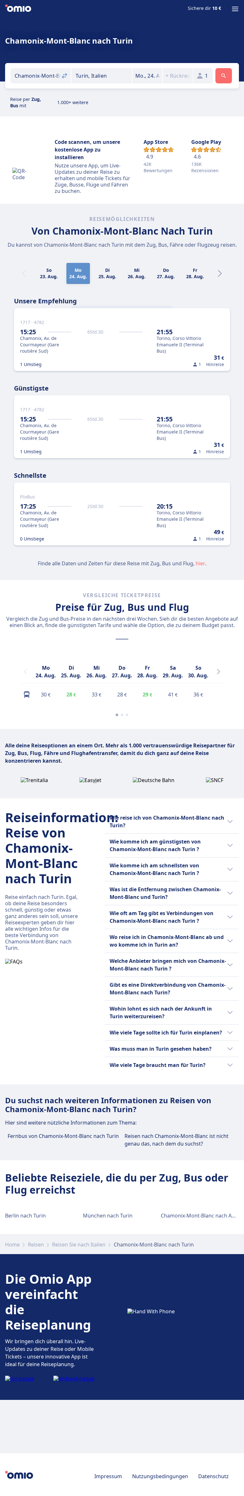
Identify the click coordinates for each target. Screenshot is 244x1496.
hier (200, 563)
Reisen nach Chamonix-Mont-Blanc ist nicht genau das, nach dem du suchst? (176, 1140)
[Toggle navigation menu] (235, 9)
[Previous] (25, 672)
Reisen (36, 1244)
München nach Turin (107, 1215)
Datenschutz (213, 1476)
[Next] (219, 273)
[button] (147, 75)
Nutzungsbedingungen (160, 1476)
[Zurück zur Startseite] (18, 9)
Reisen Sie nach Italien (78, 1244)
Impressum (108, 1476)
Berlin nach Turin (25, 1215)
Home (12, 1244)
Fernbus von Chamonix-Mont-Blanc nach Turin (63, 1136)
